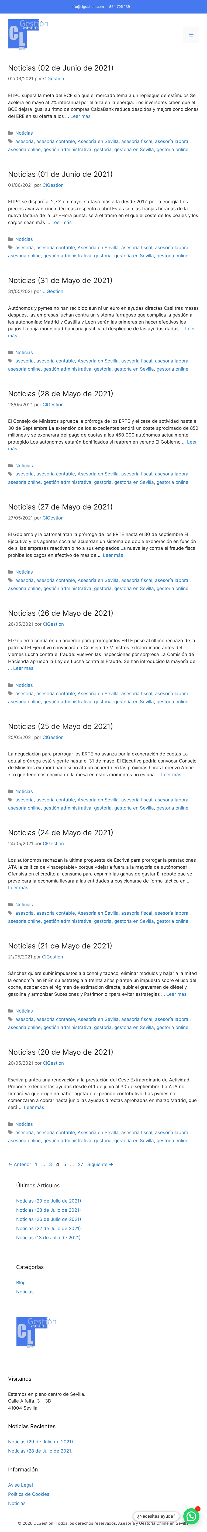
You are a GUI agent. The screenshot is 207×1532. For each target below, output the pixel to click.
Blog (21, 1282)
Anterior (19, 1164)
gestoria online (172, 149)
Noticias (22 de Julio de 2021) (48, 1228)
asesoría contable (55, 141)
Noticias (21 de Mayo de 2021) (60, 945)
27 (81, 1164)
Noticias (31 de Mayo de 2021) (60, 280)
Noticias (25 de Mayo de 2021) (60, 726)
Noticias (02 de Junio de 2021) (61, 68)
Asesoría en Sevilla (98, 141)
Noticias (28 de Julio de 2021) (48, 1210)
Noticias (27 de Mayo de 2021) (60, 506)
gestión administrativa (67, 149)
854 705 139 (119, 6)
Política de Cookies (28, 1494)
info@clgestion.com (87, 6)
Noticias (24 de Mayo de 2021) (60, 832)
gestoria (103, 149)
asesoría (24, 141)
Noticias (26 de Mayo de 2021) (60, 613)
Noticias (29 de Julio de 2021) (48, 1201)
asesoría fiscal (136, 141)
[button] (191, 1516)
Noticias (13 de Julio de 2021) (48, 1237)
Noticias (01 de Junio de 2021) (60, 174)
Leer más (80, 116)
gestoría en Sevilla (134, 149)
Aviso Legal (20, 1485)
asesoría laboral (172, 141)
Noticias (24, 133)
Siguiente (100, 1164)
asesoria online (24, 149)
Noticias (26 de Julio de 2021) (48, 1219)
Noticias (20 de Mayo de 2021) (60, 1052)
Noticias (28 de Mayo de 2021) (60, 393)
